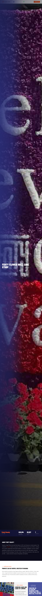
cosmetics (8, 547)
